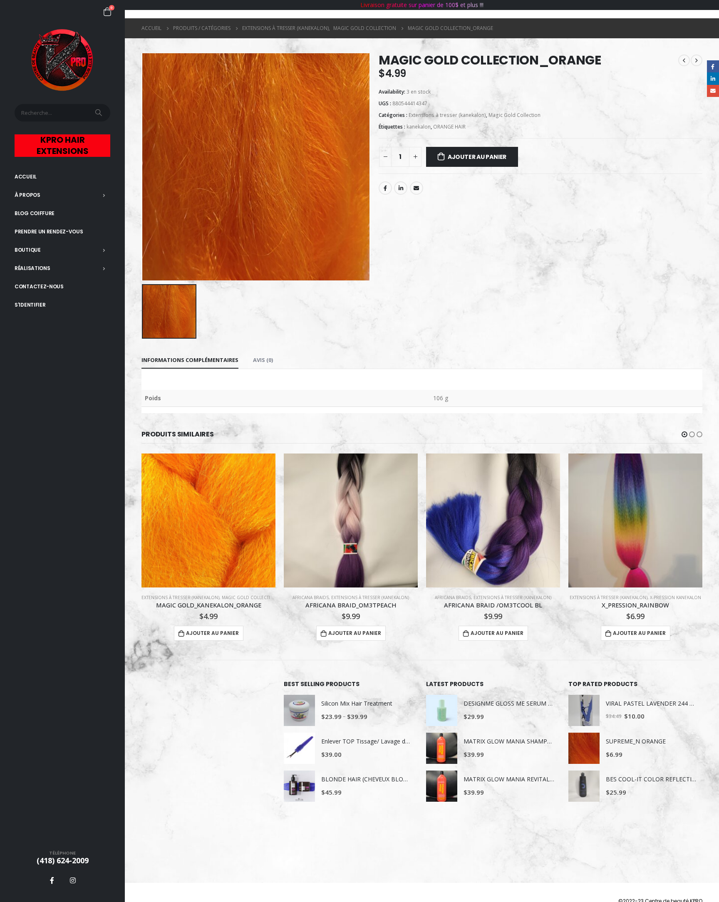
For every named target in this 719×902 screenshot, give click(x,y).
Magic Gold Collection (514, 115)
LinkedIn (400, 188)
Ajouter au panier (477, 157)
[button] (684, 434)
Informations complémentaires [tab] (189, 360)
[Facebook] (52, 880)
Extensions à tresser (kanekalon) (447, 115)
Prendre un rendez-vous (49, 231)
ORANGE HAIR (449, 126)
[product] (208, 520)
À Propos (27, 194)
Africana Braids (311, 597)
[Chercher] (99, 112)
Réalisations (32, 268)
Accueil (26, 176)
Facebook (385, 188)
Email (416, 188)
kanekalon (419, 126)
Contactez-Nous (39, 286)
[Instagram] (73, 880)
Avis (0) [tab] (263, 360)
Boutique (28, 249)
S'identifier (30, 304)
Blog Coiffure (35, 213)
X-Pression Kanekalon (675, 597)
